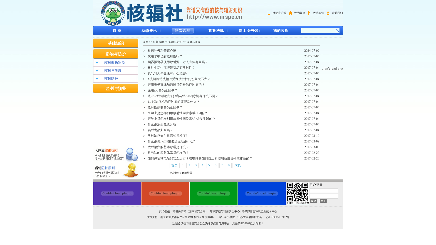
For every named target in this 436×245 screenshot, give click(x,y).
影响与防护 (116, 54)
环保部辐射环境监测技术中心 (259, 211)
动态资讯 (149, 30)
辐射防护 (111, 78)
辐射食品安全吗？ (160, 130)
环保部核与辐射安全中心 (225, 211)
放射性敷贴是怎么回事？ (165, 107)
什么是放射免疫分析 (162, 124)
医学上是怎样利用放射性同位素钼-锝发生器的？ (182, 118)
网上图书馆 (248, 30)
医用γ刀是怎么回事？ (163, 90)
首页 (146, 42)
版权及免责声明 (203, 217)
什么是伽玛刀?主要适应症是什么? (171, 141)
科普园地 (183, 30)
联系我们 (337, 13)
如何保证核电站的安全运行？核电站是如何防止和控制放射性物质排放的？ (200, 158)
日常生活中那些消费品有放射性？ (171, 67)
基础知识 (116, 43)
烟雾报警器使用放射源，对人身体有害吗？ (178, 62)
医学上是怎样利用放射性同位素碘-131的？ (178, 113)
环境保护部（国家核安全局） (190, 211)
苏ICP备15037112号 (278, 217)
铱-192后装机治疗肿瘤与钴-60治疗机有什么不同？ (183, 96)
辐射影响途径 (114, 62)
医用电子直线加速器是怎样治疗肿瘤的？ (176, 84)
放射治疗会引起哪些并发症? (167, 135)
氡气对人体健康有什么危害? (167, 73)
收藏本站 (318, 13)
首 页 (117, 30)
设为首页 (299, 13)
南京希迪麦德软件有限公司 (177, 217)
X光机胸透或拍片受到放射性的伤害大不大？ (179, 79)
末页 (238, 165)
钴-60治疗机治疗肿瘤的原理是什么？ (174, 101)
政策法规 (216, 30)
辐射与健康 (112, 70)
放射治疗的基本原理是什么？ (168, 147)
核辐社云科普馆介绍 (162, 50)
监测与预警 (116, 88)
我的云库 (281, 30)
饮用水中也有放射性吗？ (165, 56)
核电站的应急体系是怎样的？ (168, 152)
